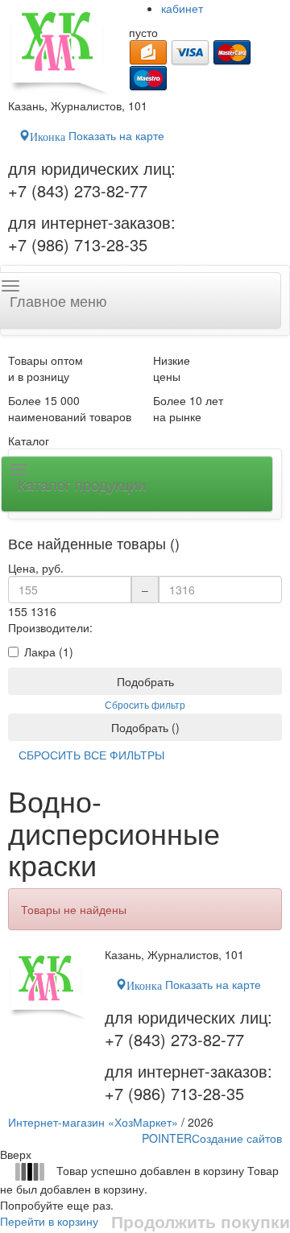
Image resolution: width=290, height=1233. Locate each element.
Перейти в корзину (49, 1221)
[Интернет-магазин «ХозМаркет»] (60, 48)
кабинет (182, 8)
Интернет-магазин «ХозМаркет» (93, 1122)
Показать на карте (97, 135)
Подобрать (145, 681)
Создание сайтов (212, 1138)
